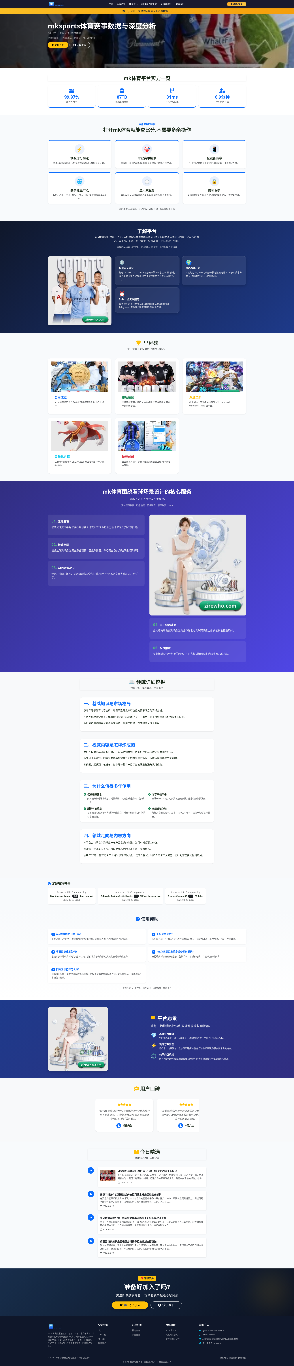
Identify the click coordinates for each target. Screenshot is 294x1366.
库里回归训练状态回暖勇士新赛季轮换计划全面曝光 (128, 1241)
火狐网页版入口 (173, 1334)
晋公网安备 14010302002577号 (157, 1362)
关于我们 (102, 1339)
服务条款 (233, 1357)
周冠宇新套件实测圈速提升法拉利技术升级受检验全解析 (130, 1194)
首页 (100, 1330)
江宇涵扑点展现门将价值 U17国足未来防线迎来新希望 (147, 1171)
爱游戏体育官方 (173, 1339)
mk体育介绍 (166, 3)
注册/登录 (238, 4)
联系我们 (180, 3)
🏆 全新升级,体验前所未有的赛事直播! (147, 11)
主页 (111, 3)
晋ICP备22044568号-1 (132, 1362)
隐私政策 (224, 1357)
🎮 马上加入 (132, 1305)
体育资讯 (133, 3)
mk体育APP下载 (149, 3)
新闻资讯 (121, 3)
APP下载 (102, 1334)
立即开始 (59, 45)
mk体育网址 (171, 1330)
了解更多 (81, 45)
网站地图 (242, 1357)
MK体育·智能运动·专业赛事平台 (68, 1357)
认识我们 (168, 1305)
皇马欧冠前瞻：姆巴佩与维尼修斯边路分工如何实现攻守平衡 (133, 1218)
